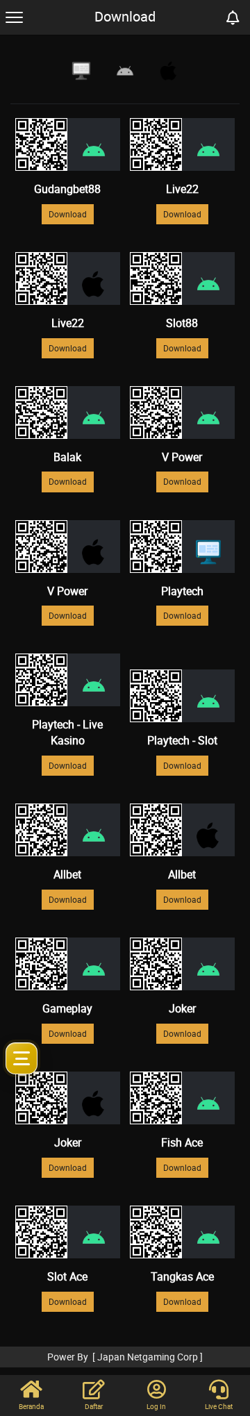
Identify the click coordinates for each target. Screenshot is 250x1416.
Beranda (31, 1406)
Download (68, 213)
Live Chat (219, 1406)
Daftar (94, 1406)
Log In (156, 1406)
